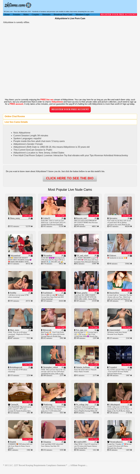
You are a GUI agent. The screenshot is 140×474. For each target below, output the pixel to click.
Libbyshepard (114, 405)
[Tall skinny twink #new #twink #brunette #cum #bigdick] (119, 326)
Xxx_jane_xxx (81, 330)
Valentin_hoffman (82, 367)
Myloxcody (47, 330)
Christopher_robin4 (50, 367)
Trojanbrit (112, 367)
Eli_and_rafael (82, 256)
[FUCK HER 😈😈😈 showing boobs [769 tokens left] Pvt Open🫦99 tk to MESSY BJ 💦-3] (53, 251)
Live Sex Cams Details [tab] (16, 122)
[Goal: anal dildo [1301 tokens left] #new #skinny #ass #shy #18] (53, 438)
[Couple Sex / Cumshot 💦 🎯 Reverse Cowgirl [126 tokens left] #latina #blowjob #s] (119, 438)
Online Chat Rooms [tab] (15, 116)
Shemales (46, 14)
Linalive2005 (81, 442)
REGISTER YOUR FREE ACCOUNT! (118, 14)
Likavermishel (114, 330)
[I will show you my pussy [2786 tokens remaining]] (20, 289)
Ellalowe (112, 256)
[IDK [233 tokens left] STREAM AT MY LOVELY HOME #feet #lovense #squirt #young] (86, 214)
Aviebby (12, 293)
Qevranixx (113, 218)
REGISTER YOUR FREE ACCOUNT (70, 109)
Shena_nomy (14, 218)
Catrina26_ (14, 405)
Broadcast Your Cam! (63, 14)
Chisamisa (47, 442)
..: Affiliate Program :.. (78, 465)
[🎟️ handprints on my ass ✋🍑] (119, 251)
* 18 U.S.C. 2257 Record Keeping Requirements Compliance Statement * (35, 465)
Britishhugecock (15, 367)
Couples (35, 14)
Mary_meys (14, 330)
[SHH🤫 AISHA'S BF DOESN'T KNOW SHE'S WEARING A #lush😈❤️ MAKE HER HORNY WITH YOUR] (20, 251)
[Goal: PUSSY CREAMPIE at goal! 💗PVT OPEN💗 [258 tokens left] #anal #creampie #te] (86, 251)
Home (7, 14)
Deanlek (12, 442)
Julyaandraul (15, 256)
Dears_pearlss (81, 293)
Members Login (82, 14)
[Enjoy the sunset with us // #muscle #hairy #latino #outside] (86, 363)
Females (16, 14)
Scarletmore (47, 293)
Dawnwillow (114, 293)
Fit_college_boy (81, 405)
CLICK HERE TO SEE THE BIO (70, 178)
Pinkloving (47, 405)
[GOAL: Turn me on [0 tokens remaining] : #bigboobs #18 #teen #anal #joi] (20, 326)
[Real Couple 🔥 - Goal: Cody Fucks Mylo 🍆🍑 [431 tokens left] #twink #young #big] (53, 326)
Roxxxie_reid (81, 218)
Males (26, 14)
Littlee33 (46, 218)
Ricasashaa (47, 256)
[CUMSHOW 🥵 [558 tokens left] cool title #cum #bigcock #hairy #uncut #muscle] (20, 438)
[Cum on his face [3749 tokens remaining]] (20, 363)
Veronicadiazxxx (116, 442)
